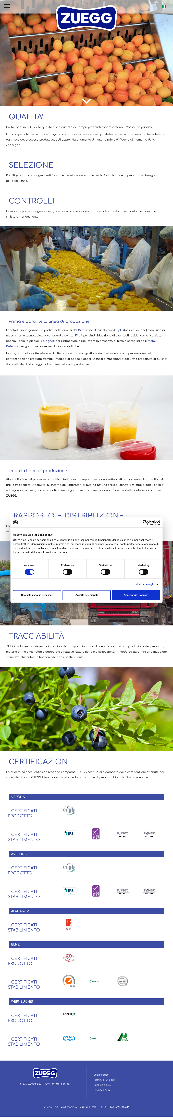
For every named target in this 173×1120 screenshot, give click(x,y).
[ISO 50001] (122, 1036)
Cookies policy (102, 1085)
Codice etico (101, 1075)
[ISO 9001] (122, 833)
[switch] (67, 572)
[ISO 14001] (149, 833)
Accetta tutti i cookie (136, 595)
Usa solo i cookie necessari (37, 595)
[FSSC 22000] (96, 981)
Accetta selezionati (86, 595)
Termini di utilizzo (104, 1080)
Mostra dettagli (144, 584)
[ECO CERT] (69, 957)
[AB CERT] (69, 1014)
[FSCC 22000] (69, 924)
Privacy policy (101, 1090)
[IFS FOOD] (69, 833)
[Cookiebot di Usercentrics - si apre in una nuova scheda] (145, 522)
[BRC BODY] (96, 833)
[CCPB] (69, 810)
